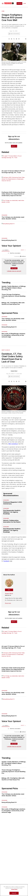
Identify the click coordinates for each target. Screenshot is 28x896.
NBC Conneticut (13, 443)
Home (3, 11)
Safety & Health (6, 350)
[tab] (6, 250)
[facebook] (9, 39)
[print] (25, 39)
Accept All (14, 893)
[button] (3, 3)
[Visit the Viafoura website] (23, 256)
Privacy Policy (14, 889)
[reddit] (16, 39)
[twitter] (14, 39)
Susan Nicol (14, 371)
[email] (19, 39)
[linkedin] (11, 39)
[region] (14, 253)
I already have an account (14, 271)
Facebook (6, 561)
